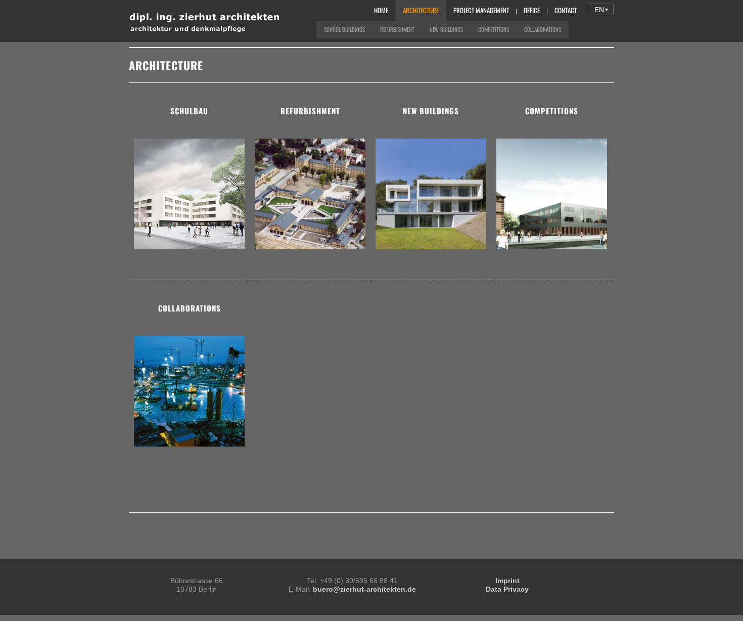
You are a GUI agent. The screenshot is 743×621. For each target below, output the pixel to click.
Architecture (421, 10)
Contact (565, 10)
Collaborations (542, 29)
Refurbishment (397, 29)
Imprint (507, 580)
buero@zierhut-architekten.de (364, 589)
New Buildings (446, 29)
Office (532, 10)
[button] (601, 9)
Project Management (481, 10)
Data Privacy (507, 589)
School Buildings (344, 29)
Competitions (493, 29)
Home (381, 10)
